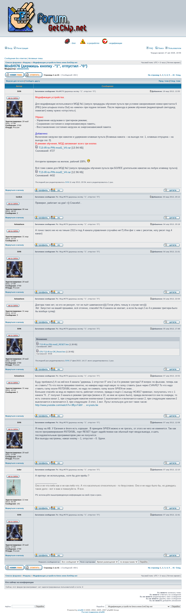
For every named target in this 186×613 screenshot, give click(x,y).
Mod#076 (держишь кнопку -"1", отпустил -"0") (46, 66)
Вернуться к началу (14, 190)
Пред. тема (164, 81)
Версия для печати (15, 81)
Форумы (27, 62)
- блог (73, 43)
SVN (67, 182)
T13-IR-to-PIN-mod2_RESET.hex (54, 344)
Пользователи (174, 48)
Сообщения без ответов (16, 58)
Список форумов (13, 62)
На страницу (153, 75)
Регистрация (22, 48)
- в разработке (92, 43)
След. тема (175, 81)
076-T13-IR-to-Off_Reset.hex (52, 352)
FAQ (151, 48)
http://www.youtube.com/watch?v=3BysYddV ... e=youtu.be (66, 405)
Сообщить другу (32, 81)
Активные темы (35, 58)
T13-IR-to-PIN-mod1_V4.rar (55, 147)
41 (174, 75)
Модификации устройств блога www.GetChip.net (55, 62)
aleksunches (23, 69)
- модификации (115, 43)
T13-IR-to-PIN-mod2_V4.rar (55, 172)
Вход (9, 48)
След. (178, 75)
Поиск (160, 48)
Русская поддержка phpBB (93, 612)
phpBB (81, 610)
